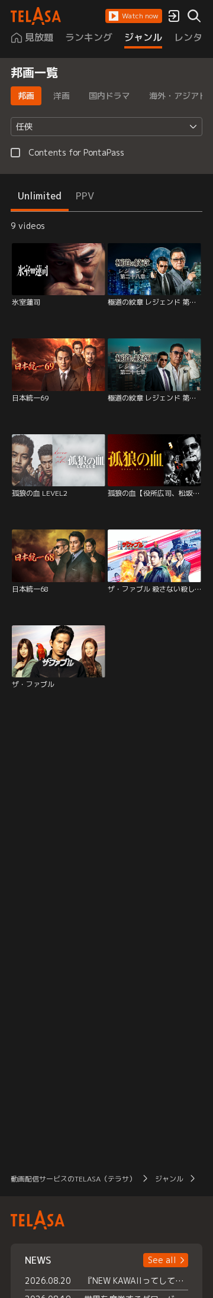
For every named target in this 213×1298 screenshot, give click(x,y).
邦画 (26, 95)
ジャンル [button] (169, 1179)
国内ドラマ (109, 95)
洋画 (61, 95)
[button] (133, 16)
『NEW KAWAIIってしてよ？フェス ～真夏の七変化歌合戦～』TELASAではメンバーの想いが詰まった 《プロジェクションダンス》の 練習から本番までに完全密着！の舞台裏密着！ (136, 1280)
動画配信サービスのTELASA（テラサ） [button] (73, 1179)
